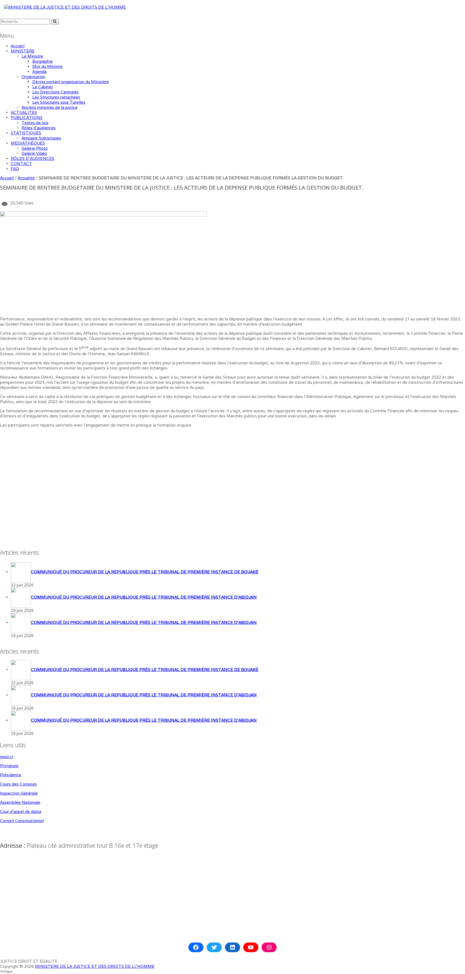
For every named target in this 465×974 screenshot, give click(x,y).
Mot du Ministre (47, 66)
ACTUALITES (24, 112)
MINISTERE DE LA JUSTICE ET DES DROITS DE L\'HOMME (94, 966)
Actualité (26, 177)
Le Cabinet (42, 86)
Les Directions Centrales (55, 92)
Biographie (42, 61)
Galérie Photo (35, 148)
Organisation (33, 76)
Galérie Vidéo (34, 153)
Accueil (17, 45)
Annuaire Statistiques (41, 138)
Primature (9, 765)
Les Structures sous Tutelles (58, 102)
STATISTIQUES (26, 132)
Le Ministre (32, 56)
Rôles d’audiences (39, 127)
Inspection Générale (19, 793)
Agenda (39, 71)
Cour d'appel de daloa (20, 811)
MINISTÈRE (23, 51)
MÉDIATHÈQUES (28, 143)
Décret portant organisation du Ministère (70, 81)
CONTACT (21, 163)
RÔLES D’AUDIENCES (32, 158)
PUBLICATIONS (27, 117)
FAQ (15, 168)
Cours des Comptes (18, 784)
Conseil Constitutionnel (22, 820)
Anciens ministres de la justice (50, 107)
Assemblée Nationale (20, 802)
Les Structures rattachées (56, 97)
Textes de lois (35, 122)
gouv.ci (6, 756)
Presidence (10, 774)
